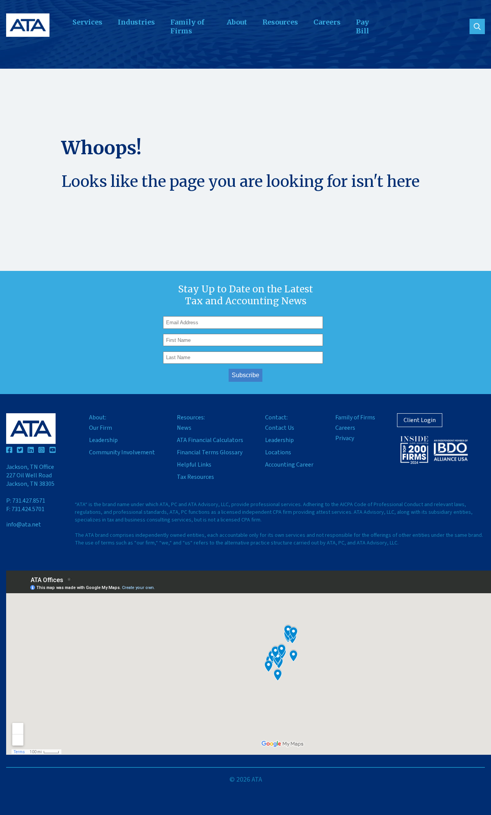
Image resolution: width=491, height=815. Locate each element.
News (184, 428)
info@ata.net (23, 524)
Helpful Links (194, 464)
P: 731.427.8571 (25, 501)
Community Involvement (122, 452)
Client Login (420, 420)
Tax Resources (195, 477)
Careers (327, 22)
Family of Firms (187, 26)
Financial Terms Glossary (209, 452)
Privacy (344, 438)
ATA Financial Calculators (210, 440)
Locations (278, 452)
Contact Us (279, 428)
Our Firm (100, 428)
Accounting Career (289, 464)
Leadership (103, 440)
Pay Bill (362, 26)
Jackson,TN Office (30, 475)
